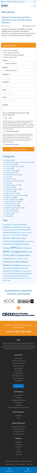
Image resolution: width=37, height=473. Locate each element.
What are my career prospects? (14, 55)
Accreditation (18, 368)
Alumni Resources (18, 366)
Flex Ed (7, 183)
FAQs (18, 418)
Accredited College (10, 224)
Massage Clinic (18, 373)
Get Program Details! (18, 149)
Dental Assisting (11, 170)
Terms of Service (10, 464)
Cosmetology (10, 164)
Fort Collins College (12, 244)
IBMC (14, 247)
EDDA (7, 177)
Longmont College (11, 270)
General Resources (11, 185)
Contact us (18, 415)
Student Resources (18, 363)
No (11, 118)
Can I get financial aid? (11, 53)
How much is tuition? (11, 50)
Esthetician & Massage (13, 181)
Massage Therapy (11, 206)
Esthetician (9, 179)
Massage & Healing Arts (18, 400)
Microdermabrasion (16, 278)
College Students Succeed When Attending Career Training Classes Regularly (17, 20)
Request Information (18, 378)
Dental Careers (10, 172)
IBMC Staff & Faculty (12, 199)
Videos (7, 216)
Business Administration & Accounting (18, 162)
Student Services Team (19, 361)
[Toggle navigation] (34, 6)
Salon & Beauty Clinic (18, 376)
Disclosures (18, 386)
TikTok (18, 449)
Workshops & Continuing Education (18, 407)
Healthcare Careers (12, 189)
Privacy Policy (21, 464)
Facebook (19, 442)
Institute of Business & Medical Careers (15, 263)
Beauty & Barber (18, 395)
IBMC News (6, 26)
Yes (5, 118)
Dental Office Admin (12, 175)
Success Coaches (18, 431)
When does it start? (10, 57)
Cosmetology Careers (12, 166)
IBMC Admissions (11, 193)
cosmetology (29, 241)
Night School (18, 402)
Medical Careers (17, 276)
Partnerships (18, 371)
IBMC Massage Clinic (20, 259)
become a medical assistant (17, 230)
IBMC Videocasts (11, 204)
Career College (21, 235)
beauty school (16, 229)
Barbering (8, 160)
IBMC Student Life (11, 201)
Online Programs (11, 212)
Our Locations (18, 358)
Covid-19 (8, 168)
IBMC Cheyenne (25, 248)
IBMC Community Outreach (14, 195)
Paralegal (8, 214)
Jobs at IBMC (18, 381)
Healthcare (9, 187)
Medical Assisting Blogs (13, 208)
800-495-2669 (23, 331)
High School (9, 191)
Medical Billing (10, 210)
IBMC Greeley (17, 255)
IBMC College (12, 251)
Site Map (29, 464)
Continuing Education (13, 241)
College (22, 238)
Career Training (11, 237)
